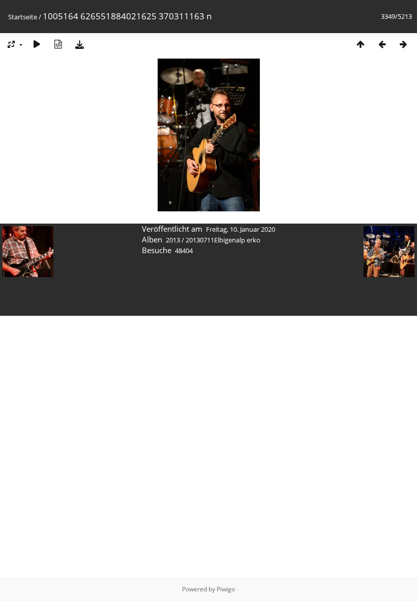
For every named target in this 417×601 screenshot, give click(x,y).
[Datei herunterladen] (79, 44)
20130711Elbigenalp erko (223, 239)
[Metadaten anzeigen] (58, 44)
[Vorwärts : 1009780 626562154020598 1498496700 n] (403, 44)
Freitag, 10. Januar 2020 (240, 229)
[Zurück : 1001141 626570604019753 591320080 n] (382, 44)
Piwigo (226, 589)
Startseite (22, 16)
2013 (173, 239)
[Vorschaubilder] (360, 44)
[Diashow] (36, 44)
